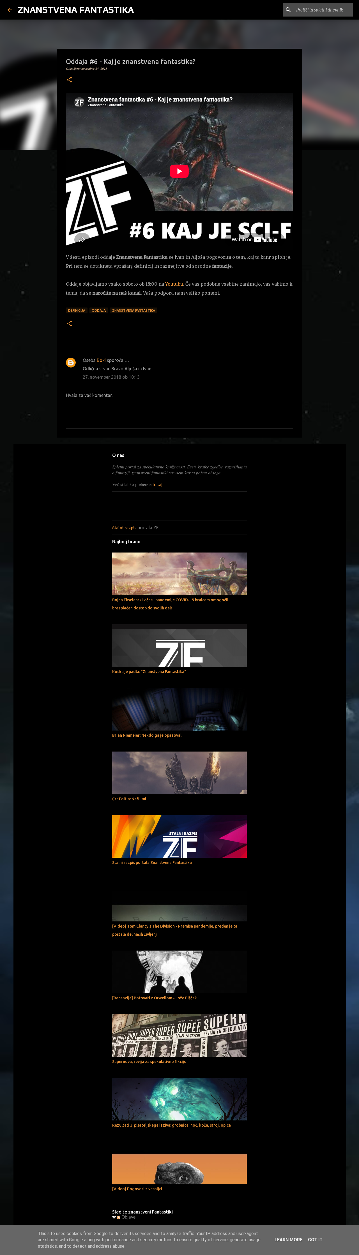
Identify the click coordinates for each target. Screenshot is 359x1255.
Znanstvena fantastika (133, 310)
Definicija (76, 310)
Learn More (288, 1239)
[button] (69, 80)
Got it (315, 1239)
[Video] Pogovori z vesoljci (137, 1189)
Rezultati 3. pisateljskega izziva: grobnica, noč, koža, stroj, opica (171, 1125)
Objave (127, 1216)
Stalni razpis (124, 527)
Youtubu (174, 284)
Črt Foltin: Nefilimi (129, 799)
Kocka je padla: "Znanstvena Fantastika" (149, 671)
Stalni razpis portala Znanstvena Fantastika (152, 862)
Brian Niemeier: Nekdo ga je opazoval (146, 735)
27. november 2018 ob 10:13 (111, 377)
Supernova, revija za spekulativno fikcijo (149, 1061)
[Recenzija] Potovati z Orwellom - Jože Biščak (154, 998)
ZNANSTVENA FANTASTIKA (76, 9)
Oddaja (99, 310)
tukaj (157, 484)
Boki (101, 360)
